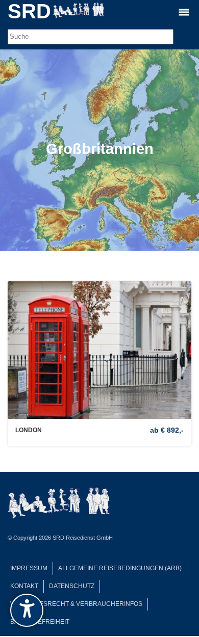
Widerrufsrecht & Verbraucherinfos (76, 603)
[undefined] (26, 610)
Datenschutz (71, 586)
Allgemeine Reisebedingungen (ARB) (120, 568)
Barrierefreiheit (39, 621)
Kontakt (24, 586)
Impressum (28, 568)
